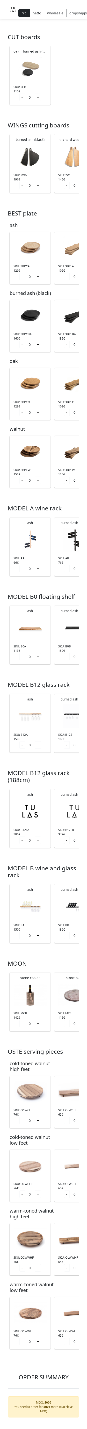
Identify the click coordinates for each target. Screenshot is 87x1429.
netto (37, 13)
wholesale (55, 13)
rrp (24, 13)
